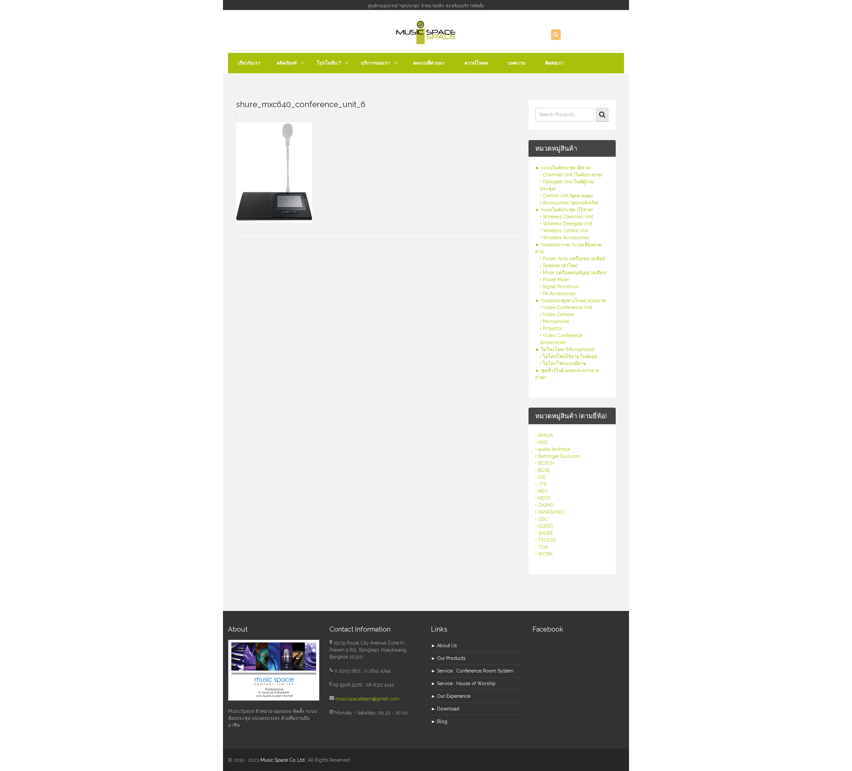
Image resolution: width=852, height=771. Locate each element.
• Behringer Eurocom (557, 456)
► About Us (444, 645)
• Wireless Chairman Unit (566, 216)
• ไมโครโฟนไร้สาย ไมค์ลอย (568, 356)
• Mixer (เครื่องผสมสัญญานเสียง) (573, 272)
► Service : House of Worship (463, 683)
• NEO (541, 491)
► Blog (439, 721)
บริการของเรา (375, 63)
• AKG (541, 442)
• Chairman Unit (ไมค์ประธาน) (571, 174)
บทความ (516, 63)
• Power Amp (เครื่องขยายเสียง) (572, 258)
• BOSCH (544, 463)
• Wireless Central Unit (564, 230)
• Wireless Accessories (564, 237)
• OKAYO (544, 505)
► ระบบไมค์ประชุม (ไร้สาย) (564, 209)
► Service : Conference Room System (472, 671)
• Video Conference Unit (566, 307)
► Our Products (448, 658)
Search (602, 114)
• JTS (540, 484)
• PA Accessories (558, 293)
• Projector (551, 328)
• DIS (540, 477)
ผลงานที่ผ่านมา (429, 63)
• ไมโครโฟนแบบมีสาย (563, 363)
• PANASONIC (549, 512)
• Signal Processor (559, 286)
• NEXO (543, 498)
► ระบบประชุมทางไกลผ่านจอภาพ (570, 300)
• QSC (541, 519)
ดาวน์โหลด (476, 63)
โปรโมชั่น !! (329, 63)
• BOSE (542, 470)
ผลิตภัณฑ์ (287, 63)
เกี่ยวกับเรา (249, 63)
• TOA (541, 547)
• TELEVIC (546, 540)
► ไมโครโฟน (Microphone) (564, 349)
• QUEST (544, 526)
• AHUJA (544, 435)
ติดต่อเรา (554, 63)
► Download (445, 708)
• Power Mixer (554, 279)
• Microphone (554, 321)
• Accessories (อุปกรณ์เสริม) (569, 202)
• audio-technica (552, 449)
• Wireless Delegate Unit (566, 223)
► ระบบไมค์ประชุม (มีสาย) (563, 167)
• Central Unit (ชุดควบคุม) (566, 195)
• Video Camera (557, 314)
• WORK (544, 554)
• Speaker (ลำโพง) (559, 265)
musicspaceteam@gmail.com (367, 698)
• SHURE (544, 533)
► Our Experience (450, 696)
